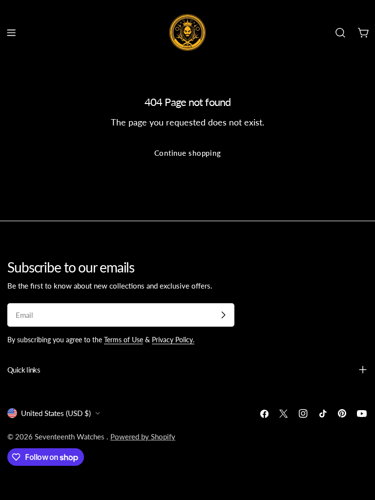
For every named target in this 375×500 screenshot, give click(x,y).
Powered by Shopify (142, 436)
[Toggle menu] (11, 32)
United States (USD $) (56, 413)
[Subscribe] (223, 315)
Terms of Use (123, 340)
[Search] (340, 32)
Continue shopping (187, 152)
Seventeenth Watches (70, 436)
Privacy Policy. (173, 340)
